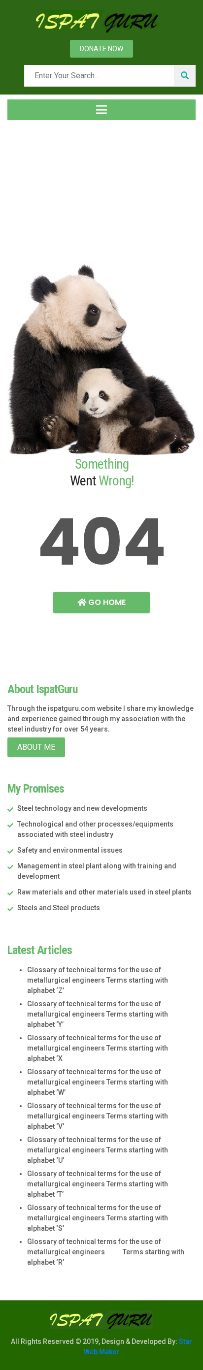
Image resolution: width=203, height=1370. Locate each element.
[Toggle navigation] (101, 109)
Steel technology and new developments (82, 808)
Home (26, 186)
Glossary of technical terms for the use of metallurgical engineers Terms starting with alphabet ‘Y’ (97, 1014)
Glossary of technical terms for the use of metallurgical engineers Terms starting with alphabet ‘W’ (97, 1082)
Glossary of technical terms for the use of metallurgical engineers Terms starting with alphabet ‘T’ (97, 1184)
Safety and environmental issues (70, 850)
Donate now (101, 49)
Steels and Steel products (58, 908)
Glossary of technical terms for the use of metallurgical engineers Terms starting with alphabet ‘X (97, 1048)
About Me (36, 747)
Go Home (106, 602)
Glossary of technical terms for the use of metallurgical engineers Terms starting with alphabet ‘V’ (97, 1116)
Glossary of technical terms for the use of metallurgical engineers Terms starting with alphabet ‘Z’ (97, 980)
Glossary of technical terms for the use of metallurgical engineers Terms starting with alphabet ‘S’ (97, 1218)
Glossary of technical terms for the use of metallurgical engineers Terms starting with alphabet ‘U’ (97, 1150)
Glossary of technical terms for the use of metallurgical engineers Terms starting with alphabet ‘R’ (105, 1252)
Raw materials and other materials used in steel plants (104, 892)
